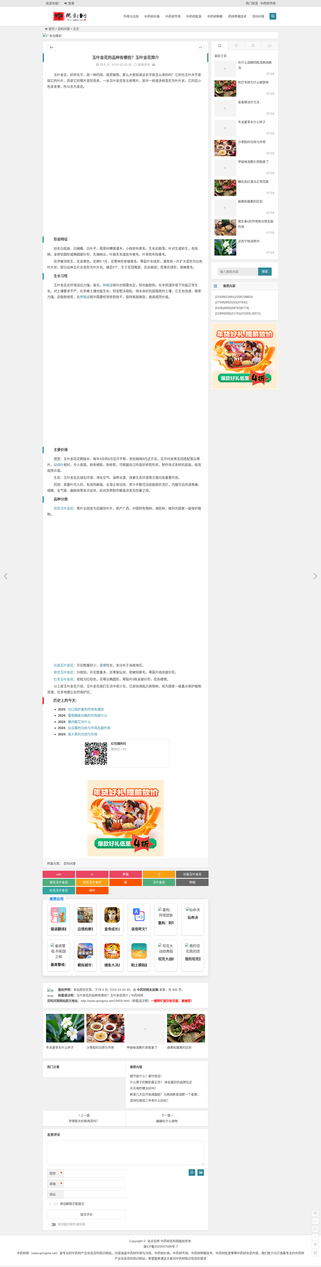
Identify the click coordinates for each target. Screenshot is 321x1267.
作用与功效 (131, 16)
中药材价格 (152, 16)
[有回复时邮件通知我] (52, 1224)
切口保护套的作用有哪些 (86, 709)
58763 (236, 308)
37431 (242, 302)
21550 (245, 313)
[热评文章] (236, 45)
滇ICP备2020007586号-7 (160, 1246)
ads (58, 874)
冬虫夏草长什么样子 (60, 1047)
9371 (256, 313)
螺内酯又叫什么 (79, 722)
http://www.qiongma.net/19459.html (105, 1001)
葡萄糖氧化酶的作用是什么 (87, 715)
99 (227, 302)
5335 (219, 308)
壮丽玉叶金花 (63, 665)
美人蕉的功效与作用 (82, 734)
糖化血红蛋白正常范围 (253, 181)
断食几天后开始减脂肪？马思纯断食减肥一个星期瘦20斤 (168, 1094)
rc (92, 874)
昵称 (56, 1173)
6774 (244, 308)
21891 (230, 297)
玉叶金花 (159, 882)
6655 (227, 308)
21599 (220, 297)
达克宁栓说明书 (248, 241)
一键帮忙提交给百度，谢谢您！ (172, 1001)
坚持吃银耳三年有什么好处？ (150, 1100)
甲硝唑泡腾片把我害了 (142, 1047)
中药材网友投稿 (147, 989)
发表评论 (143, 64)
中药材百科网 (169, 1241)
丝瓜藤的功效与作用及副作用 (89, 728)
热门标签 (252, 3)
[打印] (153, 64)
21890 (220, 313)
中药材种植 (215, 16)
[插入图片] (200, 1172)
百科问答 (258, 16)
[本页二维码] (315, 1252)
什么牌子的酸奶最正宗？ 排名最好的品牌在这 (161, 1082)
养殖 (83, 297)
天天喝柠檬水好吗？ (143, 1088)
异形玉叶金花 (63, 508)
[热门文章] (253, 45)
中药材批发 (194, 16)
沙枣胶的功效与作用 (100, 1047)
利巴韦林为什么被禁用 (253, 82)
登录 (71, 3)
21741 (236, 313)
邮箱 (56, 1183)
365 (228, 313)
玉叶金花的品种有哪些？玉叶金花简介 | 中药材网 (109, 995)
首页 (51, 29)
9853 (248, 297)
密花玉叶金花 (63, 672)
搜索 (265, 271)
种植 (106, 285)
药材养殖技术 (237, 16)
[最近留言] (269, 45)
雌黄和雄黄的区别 (179, 1047)
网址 (53, 1194)
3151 (233, 302)
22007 (239, 297)
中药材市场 (268, 3)
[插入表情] (192, 1172)
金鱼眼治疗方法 (248, 102)
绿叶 (60, 465)
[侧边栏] (200, 47)
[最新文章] (219, 45)
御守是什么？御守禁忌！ (147, 1076)
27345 (220, 302)
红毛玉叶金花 (63, 679)
